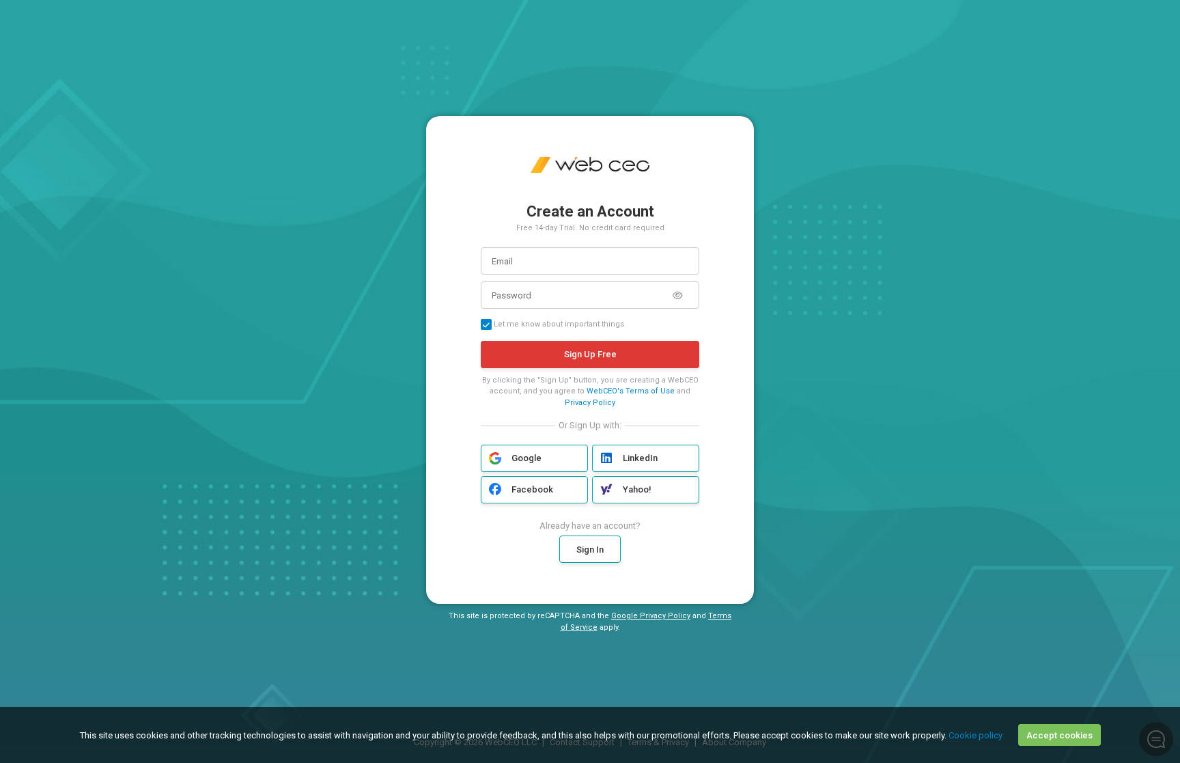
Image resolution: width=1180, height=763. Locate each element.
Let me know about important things (558, 324)
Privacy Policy (590, 402)
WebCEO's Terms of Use (631, 391)
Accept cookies (1059, 735)
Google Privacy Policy (650, 615)
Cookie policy (975, 735)
